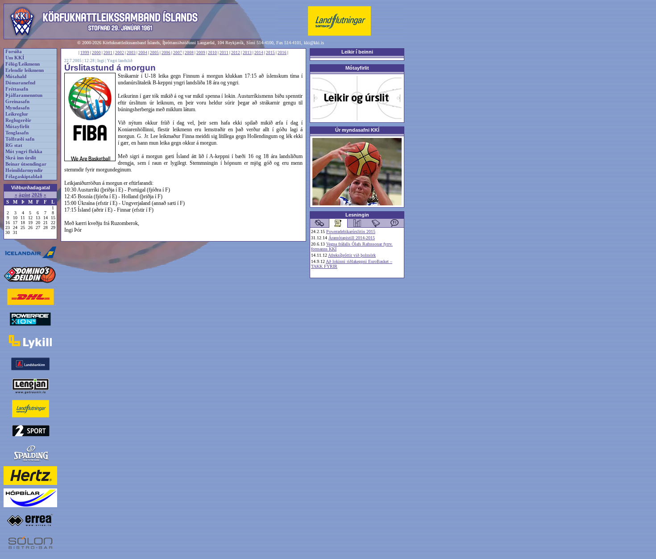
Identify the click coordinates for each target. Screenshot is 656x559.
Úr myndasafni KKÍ (357, 130)
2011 (224, 52)
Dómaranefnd (20, 82)
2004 (142, 52)
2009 (200, 52)
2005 (154, 52)
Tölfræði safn (19, 139)
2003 (131, 52)
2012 (235, 52)
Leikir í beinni (357, 51)
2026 (37, 194)
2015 (270, 52)
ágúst (24, 194)
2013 (247, 52)
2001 (108, 52)
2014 (258, 52)
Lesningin (357, 214)
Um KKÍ (14, 57)
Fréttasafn (16, 89)
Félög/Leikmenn (22, 64)
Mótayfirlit (17, 126)
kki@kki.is (314, 42)
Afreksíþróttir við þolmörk (352, 255)
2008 (189, 52)
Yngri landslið (120, 60)
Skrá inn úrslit (20, 157)
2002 (119, 52)
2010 (212, 52)
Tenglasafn (17, 132)
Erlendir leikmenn (24, 70)
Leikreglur (16, 114)
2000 (96, 52)
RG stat (13, 145)
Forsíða (13, 51)
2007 (177, 52)
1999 (84, 52)
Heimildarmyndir (24, 170)
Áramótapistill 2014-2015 (351, 237)
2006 (166, 52)
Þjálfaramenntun (23, 95)
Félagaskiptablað (23, 176)
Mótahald (15, 76)
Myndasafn (17, 107)
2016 (282, 52)
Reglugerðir (18, 120)
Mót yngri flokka (23, 151)
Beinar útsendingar (25, 164)
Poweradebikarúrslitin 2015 (350, 231)
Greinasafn (17, 101)
